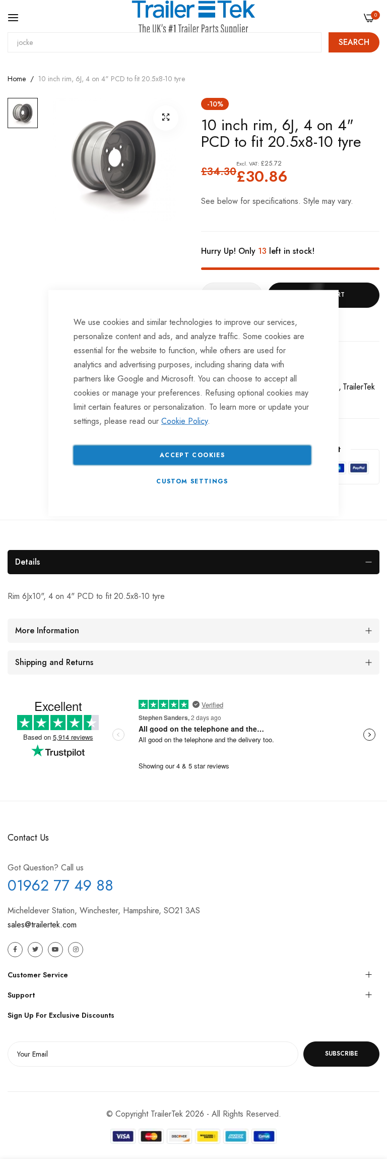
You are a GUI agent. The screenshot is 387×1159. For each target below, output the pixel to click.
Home (17, 79)
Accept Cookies (192, 454)
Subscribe (341, 1053)
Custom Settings (192, 480)
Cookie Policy (184, 420)
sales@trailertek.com (42, 924)
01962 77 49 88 (60, 885)
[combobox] (164, 42)
